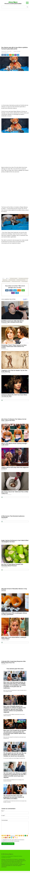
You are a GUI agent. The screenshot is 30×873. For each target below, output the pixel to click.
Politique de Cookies (17, 856)
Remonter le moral (16, 281)
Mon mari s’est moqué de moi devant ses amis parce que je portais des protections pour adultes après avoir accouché (14, 733)
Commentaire (4, 820)
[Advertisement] (15, 27)
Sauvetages (24, 281)
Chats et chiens (14, 278)
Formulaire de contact (5, 857)
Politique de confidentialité (6, 856)
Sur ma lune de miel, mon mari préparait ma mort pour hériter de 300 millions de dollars (13, 797)
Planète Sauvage (17, 51)
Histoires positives (21, 279)
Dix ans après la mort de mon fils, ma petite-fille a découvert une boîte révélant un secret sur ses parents (14, 754)
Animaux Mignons (12, 2)
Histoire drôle (12, 279)
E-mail (3, 815)
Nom (2, 811)
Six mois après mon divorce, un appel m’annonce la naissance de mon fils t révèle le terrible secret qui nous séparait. (14, 775)
